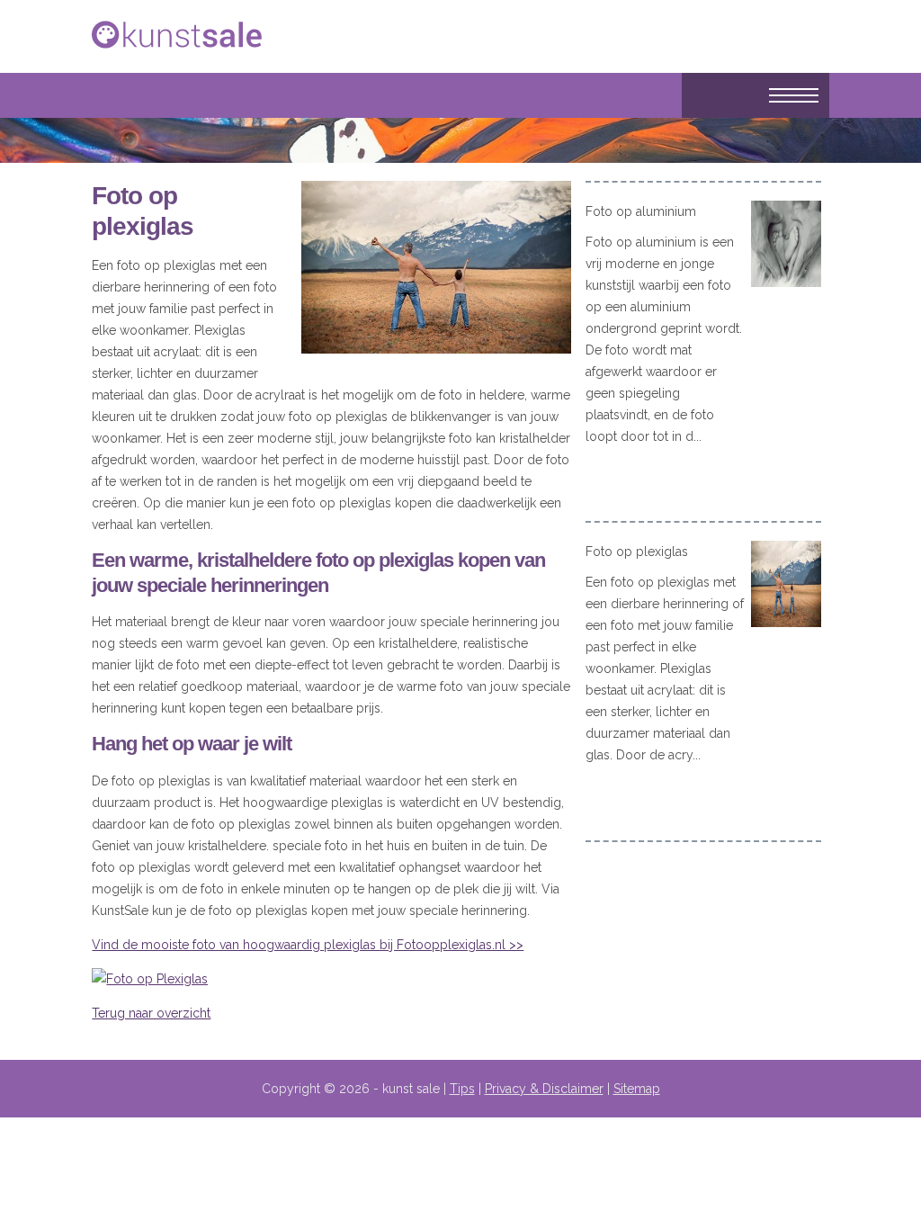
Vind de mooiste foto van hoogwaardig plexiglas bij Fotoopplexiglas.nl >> (307, 944)
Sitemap (636, 1088)
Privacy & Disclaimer (544, 1088)
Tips (462, 1088)
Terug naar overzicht (151, 1013)
